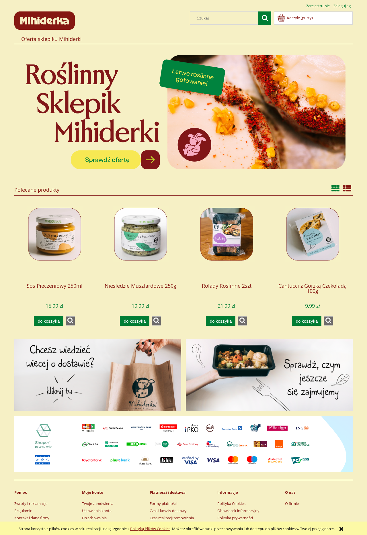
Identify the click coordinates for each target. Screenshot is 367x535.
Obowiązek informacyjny (238, 510)
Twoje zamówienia (97, 503)
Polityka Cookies (231, 503)
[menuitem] (51, 39)
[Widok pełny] (347, 188)
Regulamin (23, 510)
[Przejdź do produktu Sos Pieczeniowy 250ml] (54, 242)
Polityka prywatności (235, 517)
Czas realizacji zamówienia (172, 517)
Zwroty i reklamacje (30, 503)
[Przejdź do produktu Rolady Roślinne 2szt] (226, 242)
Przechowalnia (94, 517)
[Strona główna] (44, 20)
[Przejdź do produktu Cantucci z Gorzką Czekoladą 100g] (312, 242)
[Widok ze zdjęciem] (335, 188)
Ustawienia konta (97, 510)
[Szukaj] (264, 18)
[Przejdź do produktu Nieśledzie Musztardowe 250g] (140, 242)
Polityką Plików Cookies (150, 528)
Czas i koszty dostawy (168, 510)
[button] (70, 321)
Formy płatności (163, 503)
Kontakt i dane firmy (31, 517)
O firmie (292, 503)
